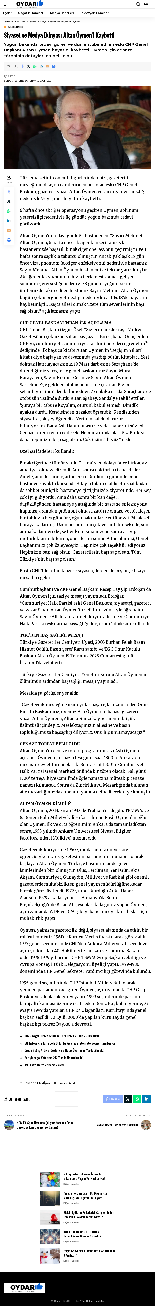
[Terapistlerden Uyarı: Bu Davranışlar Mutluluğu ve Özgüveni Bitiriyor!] (50, 1198)
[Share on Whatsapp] (35, 66)
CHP (54, 1083)
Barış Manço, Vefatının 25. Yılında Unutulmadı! (53, 1057)
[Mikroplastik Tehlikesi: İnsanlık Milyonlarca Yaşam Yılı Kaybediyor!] (50, 1179)
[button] (7, 4)
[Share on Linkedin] (41, 66)
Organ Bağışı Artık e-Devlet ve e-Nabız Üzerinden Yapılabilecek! (64, 1050)
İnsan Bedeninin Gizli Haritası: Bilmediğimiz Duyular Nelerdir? (82, 1233)
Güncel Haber (15, 27)
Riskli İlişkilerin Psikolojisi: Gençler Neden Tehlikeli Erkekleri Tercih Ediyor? (88, 1214)
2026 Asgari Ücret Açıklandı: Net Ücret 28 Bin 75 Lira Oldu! (61, 1035)
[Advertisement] (77, 1153)
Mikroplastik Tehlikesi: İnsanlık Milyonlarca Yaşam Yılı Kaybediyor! (84, 1176)
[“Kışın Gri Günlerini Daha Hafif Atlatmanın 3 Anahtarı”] (50, 1256)
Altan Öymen (43, 1083)
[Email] (47, 66)
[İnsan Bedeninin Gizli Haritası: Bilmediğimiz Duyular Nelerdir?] (50, 1236)
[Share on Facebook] (22, 66)
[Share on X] (28, 66)
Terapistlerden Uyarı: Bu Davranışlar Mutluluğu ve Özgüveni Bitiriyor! (85, 1195)
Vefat (72, 1083)
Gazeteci (63, 1083)
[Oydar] (28, 4)
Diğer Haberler (71, 1184)
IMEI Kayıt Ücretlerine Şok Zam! (44, 1065)
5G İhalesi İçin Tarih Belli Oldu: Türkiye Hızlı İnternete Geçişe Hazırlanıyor (69, 1043)
